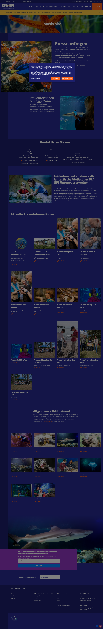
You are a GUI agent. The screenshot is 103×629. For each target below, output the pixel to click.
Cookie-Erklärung (38, 74)
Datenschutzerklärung (45, 74)
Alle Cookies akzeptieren (67, 78)
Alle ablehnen (55, 78)
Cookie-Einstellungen (35, 78)
